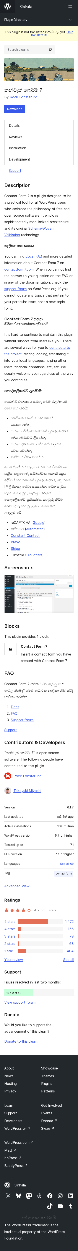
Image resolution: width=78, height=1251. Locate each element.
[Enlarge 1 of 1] (68, 580)
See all (68, 959)
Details (14, 125)
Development (19, 159)
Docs (15, 707)
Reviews (15, 137)
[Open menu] (71, 6)
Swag (47, 1128)
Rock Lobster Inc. (24, 97)
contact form (64, 873)
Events (46, 1113)
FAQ (39, 256)
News (8, 1076)
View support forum (20, 1002)
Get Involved (51, 1105)
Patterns (48, 1091)
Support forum (22, 720)
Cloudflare (34, 555)
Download (15, 109)
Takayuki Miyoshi (27, 791)
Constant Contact (25, 535)
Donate (49, 1121)
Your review (13, 959)
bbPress (13, 1158)
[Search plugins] (50, 49)
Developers (13, 1121)
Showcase (49, 1068)
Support (15, 170)
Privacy (10, 1091)
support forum (15, 289)
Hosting (10, 1083)
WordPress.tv (17, 1128)
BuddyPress (16, 1165)
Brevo (15, 542)
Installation (17, 148)
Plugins (46, 1083)
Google (38, 522)
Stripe (15, 548)
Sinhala (20, 1185)
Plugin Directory (15, 19)
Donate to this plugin (20, 1041)
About (9, 1068)
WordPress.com (19, 1142)
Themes (47, 1076)
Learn (8, 1105)
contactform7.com (19, 269)
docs (30, 256)
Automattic (35, 529)
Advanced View (16, 886)
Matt (10, 1150)
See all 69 (67, 863)
